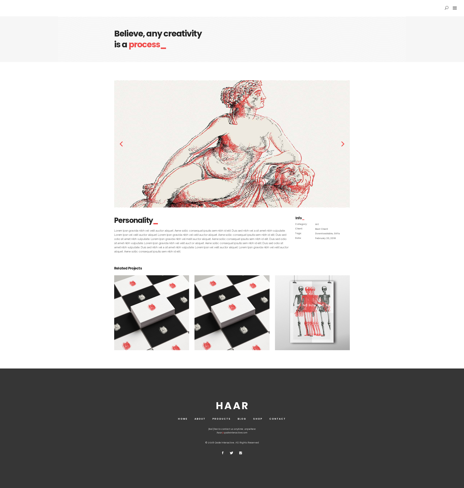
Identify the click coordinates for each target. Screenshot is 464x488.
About (200, 419)
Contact (277, 419)
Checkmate (151, 311)
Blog (242, 419)
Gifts (337, 233)
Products (221, 419)
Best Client (321, 229)
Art (317, 224)
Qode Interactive (224, 442)
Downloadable (324, 233)
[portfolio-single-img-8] (236, 143)
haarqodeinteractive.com (232, 432)
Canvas (312, 311)
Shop (257, 419)
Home (182, 419)
